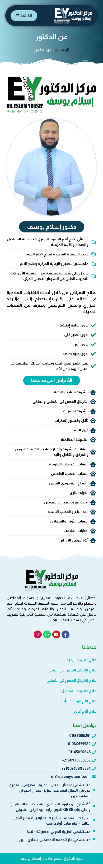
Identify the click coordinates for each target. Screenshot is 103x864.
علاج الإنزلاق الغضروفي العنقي (72, 670)
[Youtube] (56, 634)
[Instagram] (38, 634)
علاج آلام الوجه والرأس (77, 701)
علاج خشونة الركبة (81, 660)
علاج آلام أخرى (85, 711)
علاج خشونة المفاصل (78, 691)
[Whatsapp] (47, 634)
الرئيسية (62, 50)
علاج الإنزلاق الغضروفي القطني (71, 680)
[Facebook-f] (65, 634)
